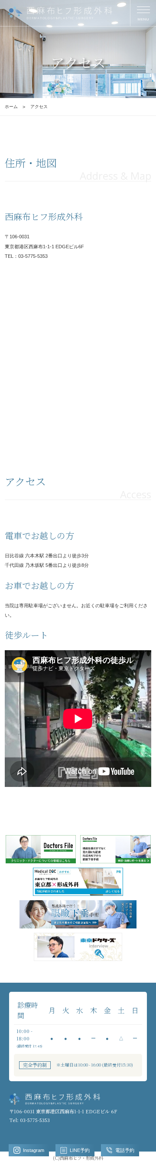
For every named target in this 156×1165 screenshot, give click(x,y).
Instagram (33, 1150)
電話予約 (124, 1150)
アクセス (39, 106)
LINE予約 (80, 1150)
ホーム (11, 106)
